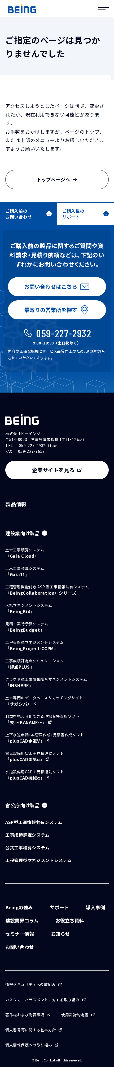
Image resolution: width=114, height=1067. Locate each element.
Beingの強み (19, 907)
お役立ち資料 (69, 920)
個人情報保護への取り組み (28, 1044)
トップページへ (53, 179)
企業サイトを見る (53, 470)
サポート (59, 907)
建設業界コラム (21, 920)
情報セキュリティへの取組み (30, 984)
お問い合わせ (19, 946)
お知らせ (60, 933)
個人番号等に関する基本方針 (30, 1029)
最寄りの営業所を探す (50, 310)
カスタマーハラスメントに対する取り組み (42, 999)
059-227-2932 (63, 333)
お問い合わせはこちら (50, 286)
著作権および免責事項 (24, 1014)
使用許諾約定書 (75, 1014)
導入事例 (95, 907)
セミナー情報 (19, 933)
